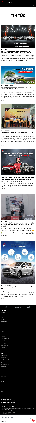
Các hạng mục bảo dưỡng (5, 359)
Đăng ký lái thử (3, 341)
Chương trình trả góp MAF (5, 338)
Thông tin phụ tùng (4, 360)
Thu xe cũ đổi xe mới (4, 347)
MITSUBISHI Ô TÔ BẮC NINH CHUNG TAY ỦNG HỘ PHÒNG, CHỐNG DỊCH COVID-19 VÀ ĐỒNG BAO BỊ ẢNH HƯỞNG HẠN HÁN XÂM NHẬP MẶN (17, 224)
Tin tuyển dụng (3, 381)
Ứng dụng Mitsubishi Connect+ (5, 364)
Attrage (2, 315)
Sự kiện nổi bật (3, 376)
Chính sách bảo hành (4, 355)
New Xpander (3, 319)
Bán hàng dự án (3, 340)
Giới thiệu (2, 389)
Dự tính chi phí (3, 336)
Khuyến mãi (2, 334)
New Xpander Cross (4, 321)
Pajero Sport (3, 324)
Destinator (2, 314)
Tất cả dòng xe (3, 312)
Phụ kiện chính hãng (4, 343)
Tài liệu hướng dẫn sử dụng (5, 366)
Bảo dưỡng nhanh (3, 357)
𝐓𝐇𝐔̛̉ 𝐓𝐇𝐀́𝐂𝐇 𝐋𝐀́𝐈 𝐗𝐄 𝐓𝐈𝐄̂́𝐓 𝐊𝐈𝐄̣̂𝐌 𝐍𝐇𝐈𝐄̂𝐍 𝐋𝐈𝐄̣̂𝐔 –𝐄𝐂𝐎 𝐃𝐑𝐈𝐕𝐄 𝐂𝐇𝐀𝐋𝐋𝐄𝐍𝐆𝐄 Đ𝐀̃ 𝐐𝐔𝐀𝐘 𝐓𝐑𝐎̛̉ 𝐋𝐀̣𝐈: (16, 87)
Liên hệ (2, 391)
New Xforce (2, 317)
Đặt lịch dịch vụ (3, 362)
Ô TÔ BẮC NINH (9, 2)
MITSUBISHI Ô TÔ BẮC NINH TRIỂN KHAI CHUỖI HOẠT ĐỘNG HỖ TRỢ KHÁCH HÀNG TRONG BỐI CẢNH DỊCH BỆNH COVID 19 (17, 178)
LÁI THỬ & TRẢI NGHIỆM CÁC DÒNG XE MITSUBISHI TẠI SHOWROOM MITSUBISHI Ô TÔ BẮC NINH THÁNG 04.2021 (16, 51)
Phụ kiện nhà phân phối (4, 345)
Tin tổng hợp (3, 379)
